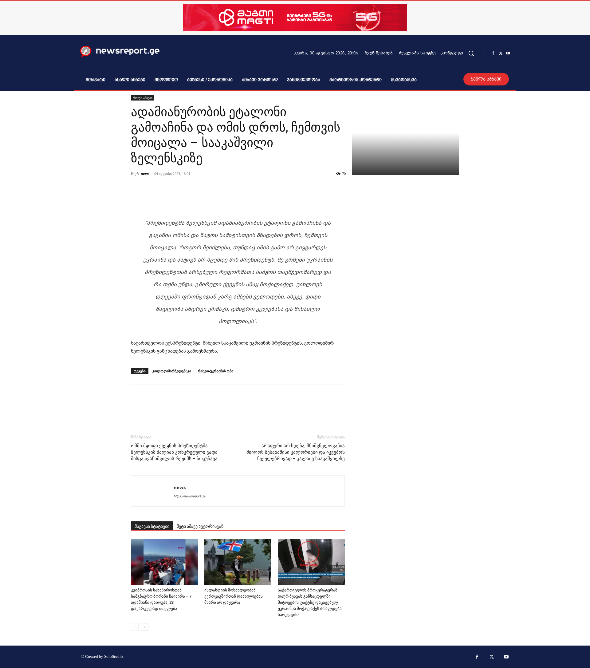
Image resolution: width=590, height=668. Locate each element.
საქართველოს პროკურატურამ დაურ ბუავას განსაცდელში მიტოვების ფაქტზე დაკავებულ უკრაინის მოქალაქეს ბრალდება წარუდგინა (310, 602)
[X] (500, 53)
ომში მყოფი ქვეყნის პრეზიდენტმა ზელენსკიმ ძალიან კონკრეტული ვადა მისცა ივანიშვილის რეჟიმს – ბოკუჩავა (174, 452)
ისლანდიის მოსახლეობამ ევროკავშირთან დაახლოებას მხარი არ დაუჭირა (233, 596)
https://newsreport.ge (189, 496)
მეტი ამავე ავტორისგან (200, 526)
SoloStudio (113, 656)
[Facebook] (493, 53)
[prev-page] (135, 627)
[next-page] (144, 627)
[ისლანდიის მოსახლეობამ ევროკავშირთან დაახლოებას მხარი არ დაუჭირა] (237, 562)
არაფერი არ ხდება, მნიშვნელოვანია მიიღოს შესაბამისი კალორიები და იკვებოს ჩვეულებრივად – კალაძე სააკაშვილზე (295, 452)
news (145, 173)
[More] (317, 196)
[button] (471, 53)
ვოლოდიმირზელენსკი (171, 371)
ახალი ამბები (142, 98)
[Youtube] (508, 53)
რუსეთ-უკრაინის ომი (215, 371)
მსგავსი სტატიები (152, 526)
